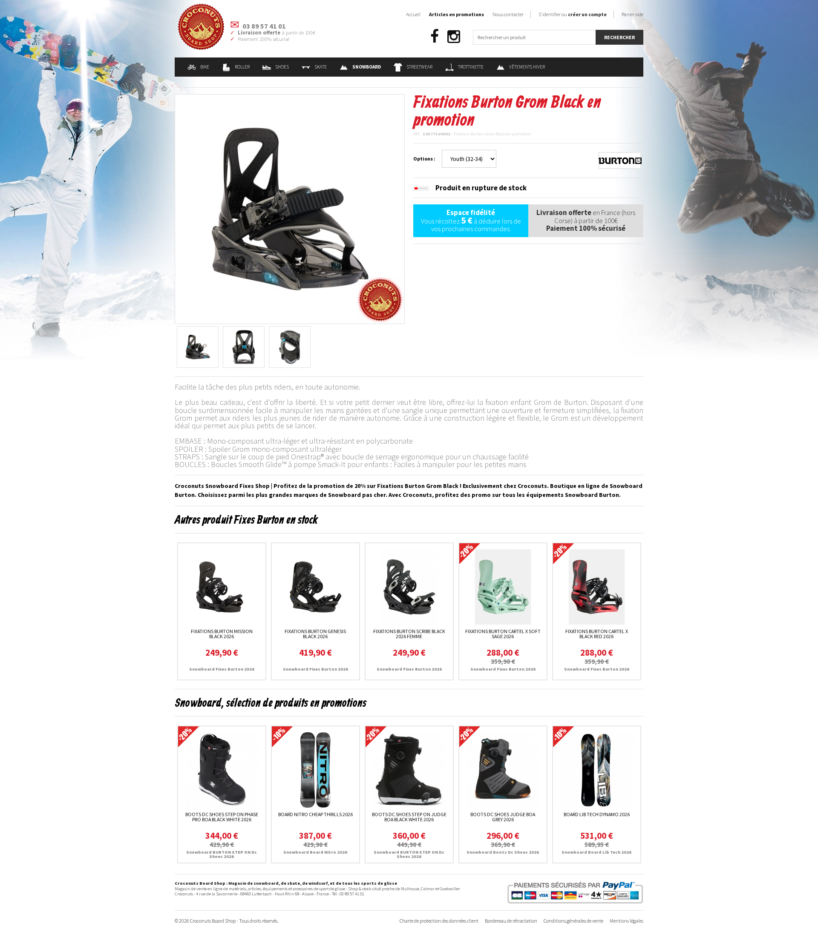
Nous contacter (508, 14)
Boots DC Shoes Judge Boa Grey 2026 (502, 817)
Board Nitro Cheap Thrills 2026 (315, 814)
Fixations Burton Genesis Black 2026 (315, 633)
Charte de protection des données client (439, 921)
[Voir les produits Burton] (619, 159)
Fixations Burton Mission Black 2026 (222, 633)
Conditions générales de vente (573, 921)
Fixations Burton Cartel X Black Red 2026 (596, 633)
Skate (320, 67)
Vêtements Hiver (527, 67)
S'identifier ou (573, 14)
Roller (242, 67)
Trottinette (471, 67)
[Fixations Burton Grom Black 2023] (290, 208)
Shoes (282, 67)
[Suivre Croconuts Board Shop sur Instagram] (453, 36)
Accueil (413, 14)
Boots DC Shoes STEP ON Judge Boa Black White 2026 (409, 817)
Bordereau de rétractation (511, 921)
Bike (204, 67)
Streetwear (419, 67)
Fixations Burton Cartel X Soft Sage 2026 (503, 633)
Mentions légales (626, 921)
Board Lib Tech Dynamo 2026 (597, 814)
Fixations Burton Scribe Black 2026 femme (409, 633)
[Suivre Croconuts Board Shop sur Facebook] (434, 36)
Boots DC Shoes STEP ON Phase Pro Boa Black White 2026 (221, 817)
